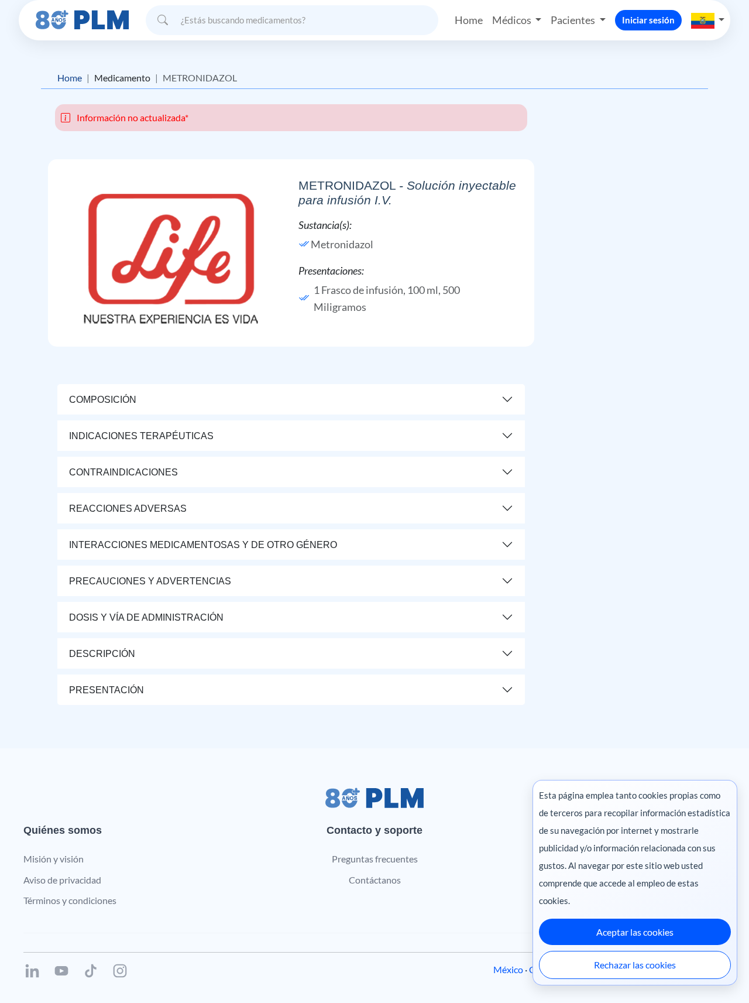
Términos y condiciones (69, 900)
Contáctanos (375, 879)
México (508, 969)
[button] (708, 19)
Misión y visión (53, 858)
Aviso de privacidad (62, 879)
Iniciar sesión (648, 20)
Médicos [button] (512, 19)
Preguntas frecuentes (375, 858)
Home (469, 19)
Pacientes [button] (574, 19)
